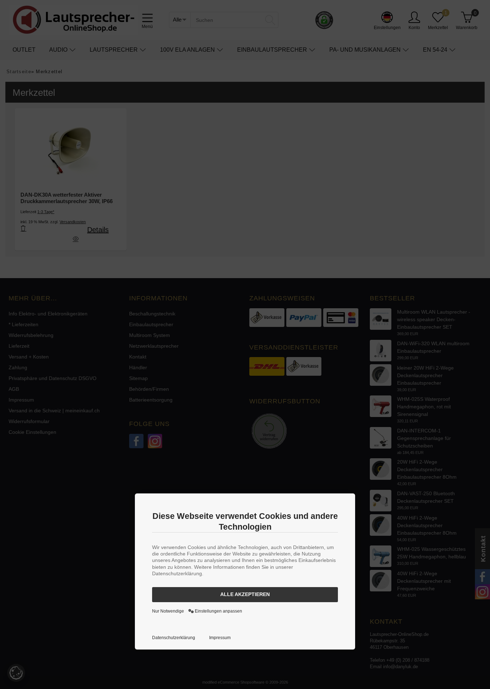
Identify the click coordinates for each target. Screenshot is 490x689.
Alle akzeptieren (245, 594)
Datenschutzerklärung (173, 637)
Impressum (220, 637)
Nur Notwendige (168, 611)
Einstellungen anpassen (218, 611)
